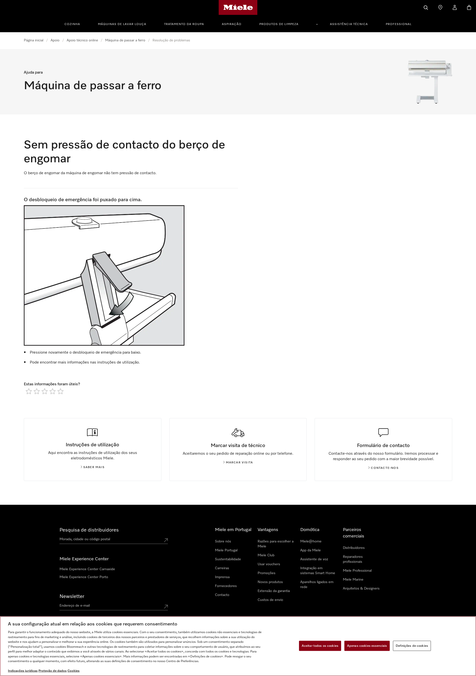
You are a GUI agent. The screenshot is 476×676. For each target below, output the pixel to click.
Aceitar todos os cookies (320, 645)
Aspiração (231, 24)
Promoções (266, 573)
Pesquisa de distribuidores (89, 530)
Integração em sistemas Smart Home (317, 570)
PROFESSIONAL (399, 24)
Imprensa (222, 577)
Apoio (55, 40)
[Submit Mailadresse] (166, 607)
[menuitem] (75, 23)
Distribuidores (354, 548)
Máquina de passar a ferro (125, 40)
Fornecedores (226, 586)
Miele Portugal (226, 550)
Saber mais (94, 467)
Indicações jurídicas (23, 671)
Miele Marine (353, 579)
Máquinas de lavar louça (122, 24)
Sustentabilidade (228, 559)
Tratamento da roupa (184, 24)
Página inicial (33, 40)
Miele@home (311, 541)
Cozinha (72, 24)
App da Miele (310, 550)
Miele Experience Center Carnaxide (87, 569)
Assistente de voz (314, 559)
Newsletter (72, 596)
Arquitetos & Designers (361, 588)
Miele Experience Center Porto (84, 577)
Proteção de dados (52, 671)
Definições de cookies (412, 645)
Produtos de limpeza (278, 24)
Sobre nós (223, 541)
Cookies (73, 671)
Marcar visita (239, 462)
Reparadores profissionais (353, 559)
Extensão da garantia (274, 591)
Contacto (222, 595)
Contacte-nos (384, 468)
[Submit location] (166, 540)
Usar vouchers (269, 564)
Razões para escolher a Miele (276, 544)
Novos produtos (270, 582)
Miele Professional (357, 570)
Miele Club (266, 555)
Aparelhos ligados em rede (316, 584)
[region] (238, 646)
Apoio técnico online (82, 40)
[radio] (29, 391)
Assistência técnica (349, 24)
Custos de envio (270, 600)
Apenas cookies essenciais (367, 645)
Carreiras (222, 568)
